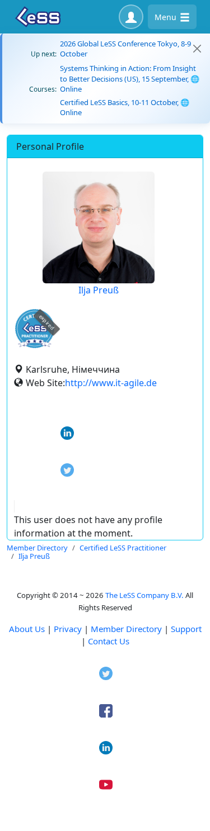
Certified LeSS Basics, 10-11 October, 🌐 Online (124, 107)
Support (186, 628)
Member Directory (126, 628)
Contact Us (108, 641)
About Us (27, 628)
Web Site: (45, 383)
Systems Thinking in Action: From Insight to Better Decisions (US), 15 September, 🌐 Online (129, 78)
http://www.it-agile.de (111, 383)
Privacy (68, 628)
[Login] (131, 16)
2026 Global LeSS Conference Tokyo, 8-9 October (125, 49)
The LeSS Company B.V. (144, 595)
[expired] (34, 346)
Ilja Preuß (98, 290)
